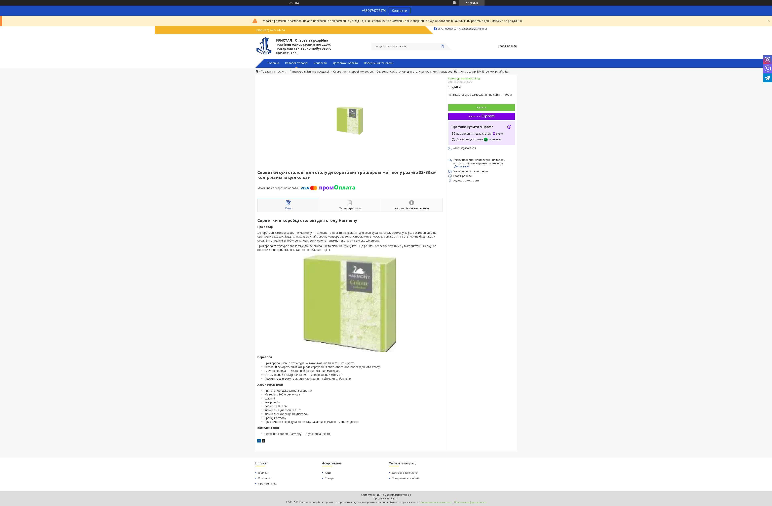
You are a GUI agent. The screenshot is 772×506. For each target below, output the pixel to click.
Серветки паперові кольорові (353, 71)
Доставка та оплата (405, 472)
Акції (328, 472)
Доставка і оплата (345, 63)
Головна (273, 63)
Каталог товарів (296, 63)
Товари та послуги (273, 71)
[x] (263, 441)
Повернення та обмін (378, 63)
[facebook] (259, 441)
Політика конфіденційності (470, 502)
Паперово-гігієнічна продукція (310, 71)
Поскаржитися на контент (436, 502)
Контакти (399, 10)
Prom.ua (406, 495)
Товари (330, 478)
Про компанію (267, 483)
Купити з (474, 116)
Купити (481, 107)
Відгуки (263, 472)
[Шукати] (442, 46)
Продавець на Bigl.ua (386, 498)
